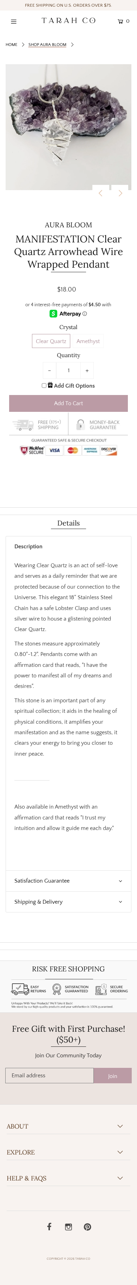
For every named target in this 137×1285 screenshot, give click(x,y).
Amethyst (88, 341)
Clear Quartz (51, 341)
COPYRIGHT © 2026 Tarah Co (68, 1258)
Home (11, 44)
